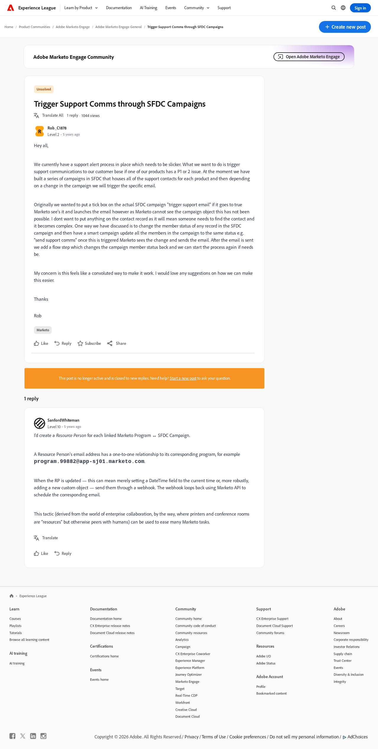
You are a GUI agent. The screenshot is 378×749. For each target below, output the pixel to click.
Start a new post (183, 378)
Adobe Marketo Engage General (118, 27)
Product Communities (34, 27)
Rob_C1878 (57, 127)
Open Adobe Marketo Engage (313, 56)
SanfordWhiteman (63, 420)
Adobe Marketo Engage (73, 27)
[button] (345, 27)
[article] (143, 487)
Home (8, 27)
